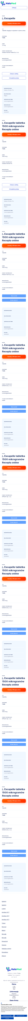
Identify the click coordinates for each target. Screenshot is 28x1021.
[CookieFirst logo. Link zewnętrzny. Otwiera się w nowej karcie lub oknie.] (1, 1003)
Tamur (3, 923)
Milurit (3, 930)
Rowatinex (5, 952)
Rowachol (5, 941)
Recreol (4, 927)
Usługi (14, 987)
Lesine (4, 908)
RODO (14, 996)
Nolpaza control (6, 948)
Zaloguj (14, 7)
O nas (14, 986)
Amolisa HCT (5, 912)
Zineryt (4, 956)
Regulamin (14, 993)
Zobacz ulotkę (14, 74)
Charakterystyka (14, 78)
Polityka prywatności (14, 995)
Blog (14, 989)
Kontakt (14, 997)
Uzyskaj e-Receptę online (14, 23)
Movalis (4, 934)
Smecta (4, 945)
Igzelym (4, 901)
